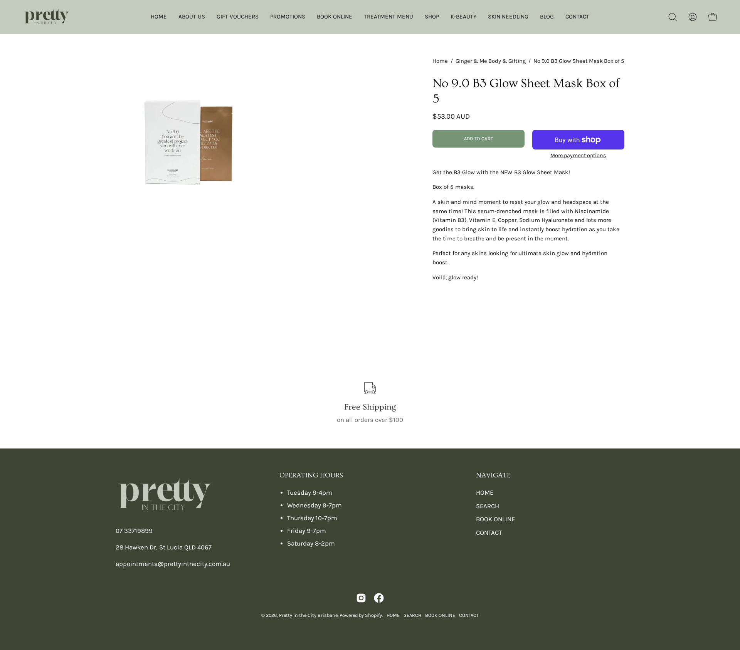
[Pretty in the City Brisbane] (46, 17)
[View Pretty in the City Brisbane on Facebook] (379, 598)
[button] (672, 17)
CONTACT (489, 532)
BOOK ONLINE (495, 519)
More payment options (578, 155)
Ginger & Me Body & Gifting (491, 61)
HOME (484, 492)
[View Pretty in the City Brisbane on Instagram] (361, 598)
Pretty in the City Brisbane (308, 615)
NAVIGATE (493, 475)
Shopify (373, 615)
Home (440, 61)
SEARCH (487, 506)
